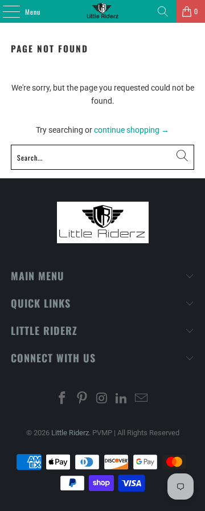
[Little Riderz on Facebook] (62, 399)
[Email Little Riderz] (141, 399)
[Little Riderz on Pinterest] (82, 399)
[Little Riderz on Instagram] (101, 399)
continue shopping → (131, 129)
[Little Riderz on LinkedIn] (121, 399)
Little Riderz (70, 432)
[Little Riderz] (102, 11)
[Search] (163, 11)
